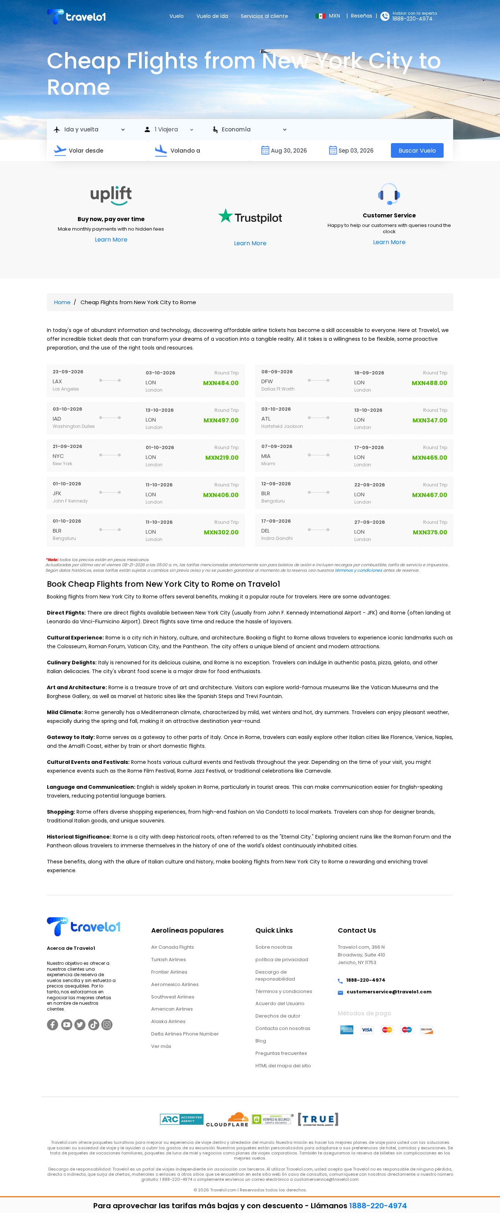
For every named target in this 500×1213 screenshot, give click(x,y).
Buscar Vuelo (417, 150)
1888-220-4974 (412, 18)
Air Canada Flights (172, 947)
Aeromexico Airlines (175, 984)
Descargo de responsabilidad (275, 975)
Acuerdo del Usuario (280, 1003)
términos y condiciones (358, 570)
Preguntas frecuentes (281, 1053)
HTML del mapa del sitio (283, 1065)
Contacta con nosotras (282, 1028)
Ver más (161, 1046)
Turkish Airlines (168, 959)
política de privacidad (281, 959)
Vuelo (176, 16)
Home (62, 302)
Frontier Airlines (169, 971)
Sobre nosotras (273, 947)
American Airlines (172, 1008)
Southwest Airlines (172, 996)
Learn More (111, 239)
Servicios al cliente (264, 16)
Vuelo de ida (212, 16)
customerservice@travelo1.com (389, 992)
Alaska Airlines (168, 1021)
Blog (260, 1040)
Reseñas (361, 15)
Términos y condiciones (283, 991)
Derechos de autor (278, 1015)
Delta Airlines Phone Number (185, 1033)
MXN (335, 15)
